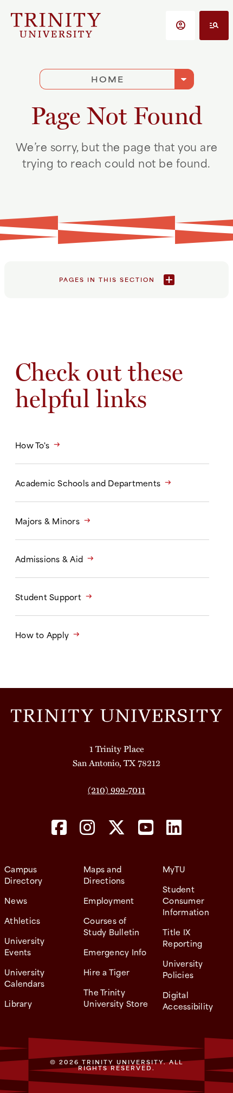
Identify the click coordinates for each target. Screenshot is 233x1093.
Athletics (22, 920)
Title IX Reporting (182, 937)
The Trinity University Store (115, 998)
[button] (180, 25)
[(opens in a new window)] (59, 828)
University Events (24, 946)
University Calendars (24, 977)
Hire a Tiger (106, 972)
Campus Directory (23, 874)
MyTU (174, 869)
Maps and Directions (104, 874)
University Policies (183, 969)
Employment (108, 900)
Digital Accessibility (188, 1000)
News (15, 900)
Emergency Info (115, 952)
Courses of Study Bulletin (111, 926)
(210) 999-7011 (116, 789)
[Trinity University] (56, 25)
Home (107, 79)
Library (18, 1003)
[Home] (116, 715)
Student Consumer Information (186, 900)
